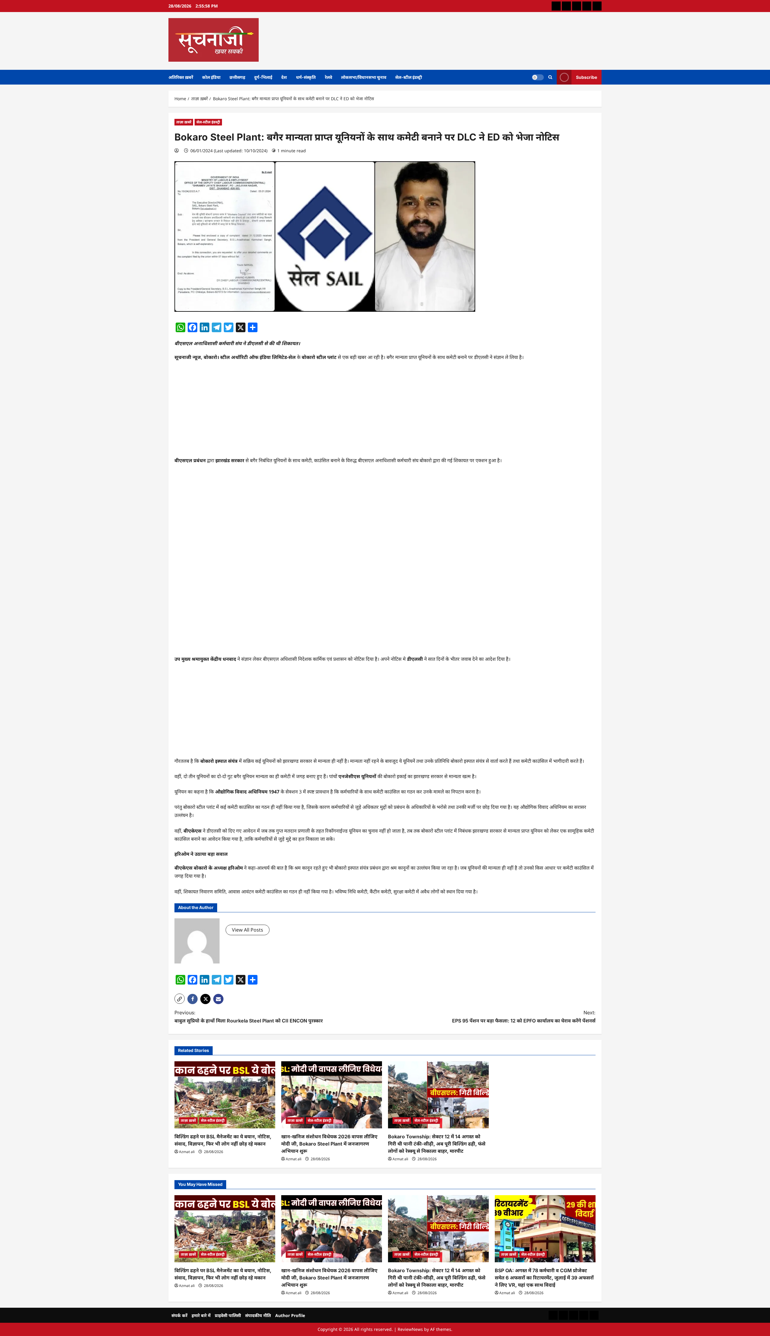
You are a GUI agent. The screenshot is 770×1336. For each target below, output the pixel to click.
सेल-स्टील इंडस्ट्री (408, 77)
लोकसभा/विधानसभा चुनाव (363, 77)
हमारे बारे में (201, 1315)
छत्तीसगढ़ (237, 77)
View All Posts (247, 929)
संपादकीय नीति (258, 1315)
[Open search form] (550, 77)
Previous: (248, 1017)
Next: (524, 1017)
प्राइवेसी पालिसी (228, 1315)
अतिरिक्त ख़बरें (180, 77)
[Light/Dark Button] (538, 77)
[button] (179, 999)
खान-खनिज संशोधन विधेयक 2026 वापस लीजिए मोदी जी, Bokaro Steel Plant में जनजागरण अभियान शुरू (329, 1143)
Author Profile (290, 1315)
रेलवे (328, 77)
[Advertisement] (385, 411)
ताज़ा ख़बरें (183, 122)
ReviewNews (410, 1329)
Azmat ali (187, 1151)
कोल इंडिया (211, 77)
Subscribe (586, 76)
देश (284, 77)
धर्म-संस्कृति (306, 77)
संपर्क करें (179, 1315)
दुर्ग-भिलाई (263, 77)
